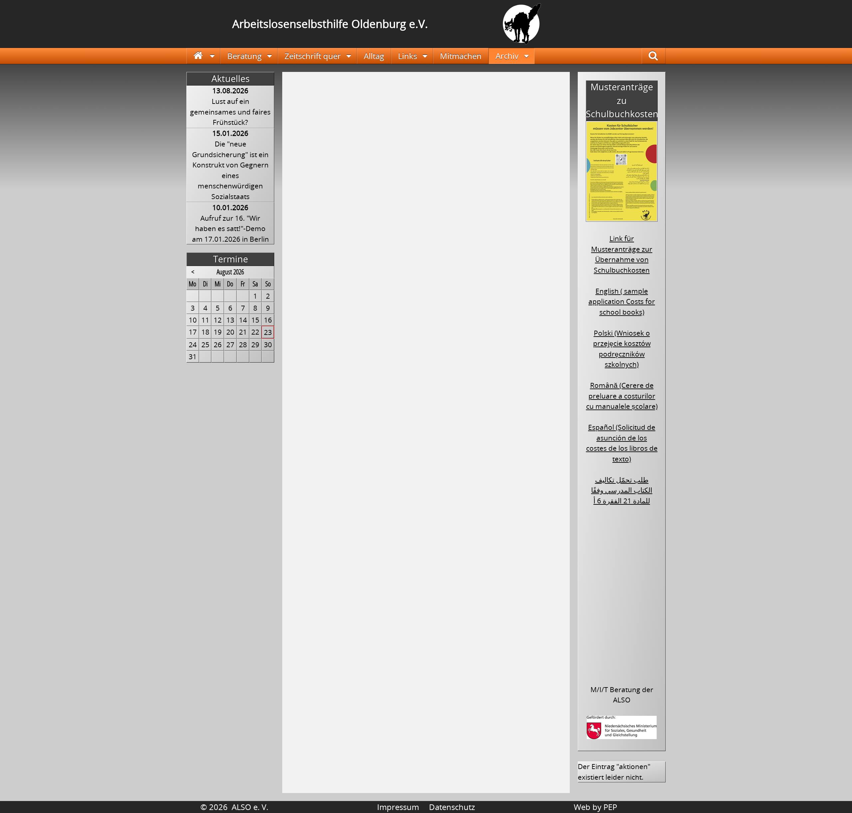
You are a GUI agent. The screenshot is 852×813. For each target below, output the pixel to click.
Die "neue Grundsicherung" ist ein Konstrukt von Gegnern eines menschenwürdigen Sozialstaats (230, 170)
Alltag (374, 55)
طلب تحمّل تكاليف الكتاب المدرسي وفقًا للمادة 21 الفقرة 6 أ (621, 490)
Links (407, 55)
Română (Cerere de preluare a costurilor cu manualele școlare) (622, 396)
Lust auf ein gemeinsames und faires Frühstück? (230, 112)
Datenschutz (452, 806)
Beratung (244, 55)
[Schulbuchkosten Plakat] (622, 216)
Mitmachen (461, 55)
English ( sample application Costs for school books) (621, 301)
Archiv (507, 55)
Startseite (203, 55)
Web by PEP (595, 806)
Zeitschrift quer (313, 55)
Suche (659, 55)
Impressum (398, 806)
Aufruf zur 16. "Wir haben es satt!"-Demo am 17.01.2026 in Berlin (230, 228)
